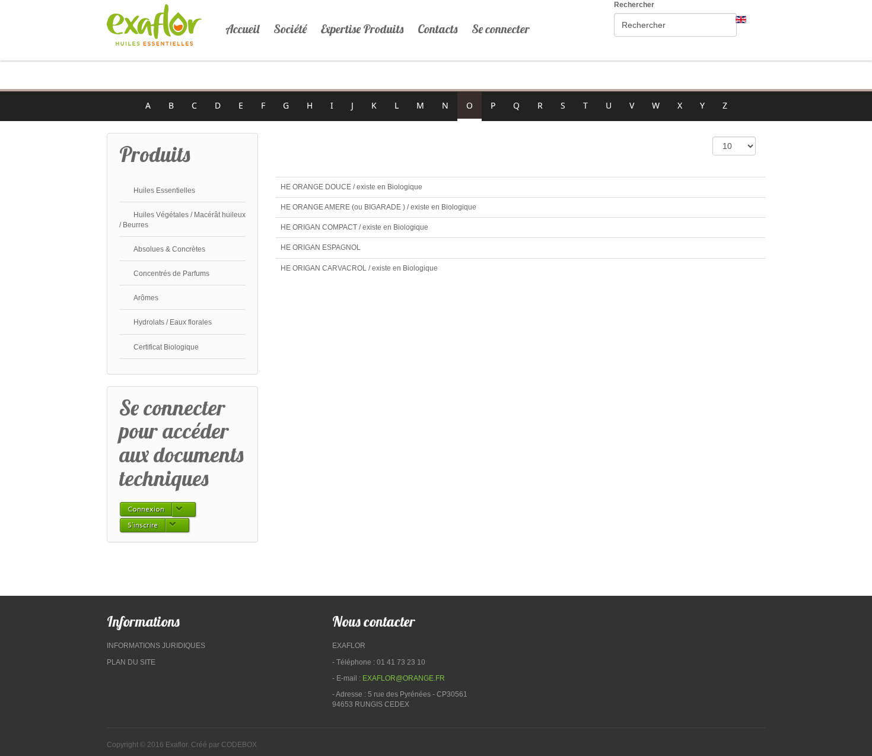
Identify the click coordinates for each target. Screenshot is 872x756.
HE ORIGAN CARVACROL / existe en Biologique (359, 268)
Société (290, 28)
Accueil (242, 28)
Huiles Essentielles (164, 190)
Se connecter (501, 28)
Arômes (145, 298)
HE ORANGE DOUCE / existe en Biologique (351, 187)
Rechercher (634, 5)
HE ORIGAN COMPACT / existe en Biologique (354, 227)
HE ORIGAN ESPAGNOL (321, 247)
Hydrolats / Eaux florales (172, 322)
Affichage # (691, 145)
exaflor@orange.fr (403, 678)
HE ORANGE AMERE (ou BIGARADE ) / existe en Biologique (378, 207)
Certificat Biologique (166, 347)
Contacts (437, 28)
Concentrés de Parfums (171, 273)
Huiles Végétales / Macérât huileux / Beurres (182, 220)
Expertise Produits (362, 28)
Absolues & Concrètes (169, 249)
